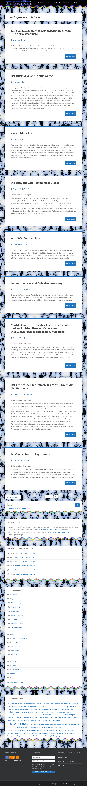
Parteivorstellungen (50, 724)
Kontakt (77, 3)
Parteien (41, 724)
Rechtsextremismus (32, 728)
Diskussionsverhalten (52, 707)
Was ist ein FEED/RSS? (13, 761)
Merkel (40, 720)
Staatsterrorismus (64, 730)
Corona (24, 706)
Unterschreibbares (17, 682)
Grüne (63, 712)
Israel (24, 715)
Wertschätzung (40, 736)
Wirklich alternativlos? (25, 238)
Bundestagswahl (73, 704)
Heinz (24, 40)
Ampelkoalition (27, 704)
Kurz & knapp (15, 661)
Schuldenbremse (25, 730)
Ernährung (52, 710)
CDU (9, 707)
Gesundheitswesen (55, 712)
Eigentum (10, 710)
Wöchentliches (16, 628)
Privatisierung (11, 728)
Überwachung (33, 733)
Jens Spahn (39, 715)
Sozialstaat (51, 730)
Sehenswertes (15, 678)
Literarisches (15, 651)
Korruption (49, 718)
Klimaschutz (11, 718)
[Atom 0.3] (17, 758)
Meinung (13, 665)
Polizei (69, 724)
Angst (33, 704)
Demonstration (40, 707)
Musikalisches (16, 655)
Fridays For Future (27, 712)
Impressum (62, 765)
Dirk (25, 139)
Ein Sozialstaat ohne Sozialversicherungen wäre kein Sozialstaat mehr (41, 32)
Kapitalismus (47, 715)
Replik (12, 674)
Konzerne (43, 718)
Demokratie (32, 707)
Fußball (35, 712)
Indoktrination (11, 715)
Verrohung (24, 736)
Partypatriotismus (61, 724)
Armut (47, 704)
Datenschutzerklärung (43, 764)
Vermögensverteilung (13, 736)
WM (46, 736)
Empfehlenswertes (53, 3)
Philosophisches (16, 670)
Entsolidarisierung (43, 710)
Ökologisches (16, 607)
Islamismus (19, 715)
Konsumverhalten (32, 717)
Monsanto (49, 720)
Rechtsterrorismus (67, 728)
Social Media (35, 730)
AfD (9, 703)
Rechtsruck (45, 727)
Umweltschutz (47, 733)
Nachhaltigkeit (57, 720)
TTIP (27, 733)
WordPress (78, 784)
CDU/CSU (14, 707)
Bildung (65, 704)
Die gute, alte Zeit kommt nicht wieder (35, 182)
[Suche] (77, 505)
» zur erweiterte (19, 508)
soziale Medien (43, 730)
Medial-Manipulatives (19, 603)
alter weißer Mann (17, 704)
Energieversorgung (23, 710)
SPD (56, 730)
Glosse (12, 634)
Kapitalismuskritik (58, 715)
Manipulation (12, 720)
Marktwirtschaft (22, 720)
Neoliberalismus (17, 723)
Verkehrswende (69, 733)
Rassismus (20, 728)
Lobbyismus (61, 718)
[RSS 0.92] (13, 758)
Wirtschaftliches (17, 624)
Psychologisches (17, 615)
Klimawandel (20, 718)
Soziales (14, 619)
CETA (19, 707)
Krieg (56, 717)
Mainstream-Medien (71, 718)
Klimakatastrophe (69, 715)
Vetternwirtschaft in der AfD (25, 553)
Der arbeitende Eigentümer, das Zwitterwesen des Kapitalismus (42, 386)
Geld (40, 712)
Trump (23, 733)
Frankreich (19, 712)
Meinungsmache (33, 720)
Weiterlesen (70, 56)
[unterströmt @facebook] (7, 758)
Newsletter (67, 3)
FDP (72, 709)
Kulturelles (14, 642)
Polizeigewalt (75, 724)
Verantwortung (60, 733)
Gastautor (27, 189)
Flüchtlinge (11, 712)
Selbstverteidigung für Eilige (59, 532)
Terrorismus (17, 733)
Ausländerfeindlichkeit (56, 704)
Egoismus (62, 707)
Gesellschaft (45, 712)
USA (54, 733)
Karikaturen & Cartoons (18, 638)
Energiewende (33, 710)
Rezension (10, 730)
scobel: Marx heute (23, 133)
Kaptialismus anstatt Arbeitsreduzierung (36, 283)
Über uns (41, 3)
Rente (75, 728)
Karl (24, 82)
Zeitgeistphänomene (60, 736)
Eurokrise (61, 710)
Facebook (67, 710)
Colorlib (65, 784)
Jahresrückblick (31, 715)
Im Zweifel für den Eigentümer (30, 454)
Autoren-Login (63, 757)
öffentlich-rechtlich (32, 724)
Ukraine (40, 733)
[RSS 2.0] (10, 758)
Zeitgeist (51, 736)
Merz (44, 720)
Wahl (28, 736)
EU (57, 709)
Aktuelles (13, 595)
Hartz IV (68, 712)
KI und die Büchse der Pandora (26, 557)
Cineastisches (16, 646)
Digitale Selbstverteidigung (50, 530)
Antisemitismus (40, 704)
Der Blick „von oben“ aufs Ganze (32, 76)
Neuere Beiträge (13, 497)
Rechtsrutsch (56, 728)
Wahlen (33, 736)
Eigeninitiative (71, 707)
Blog (11, 599)
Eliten (15, 710)
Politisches (15, 611)
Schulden (17, 730)
